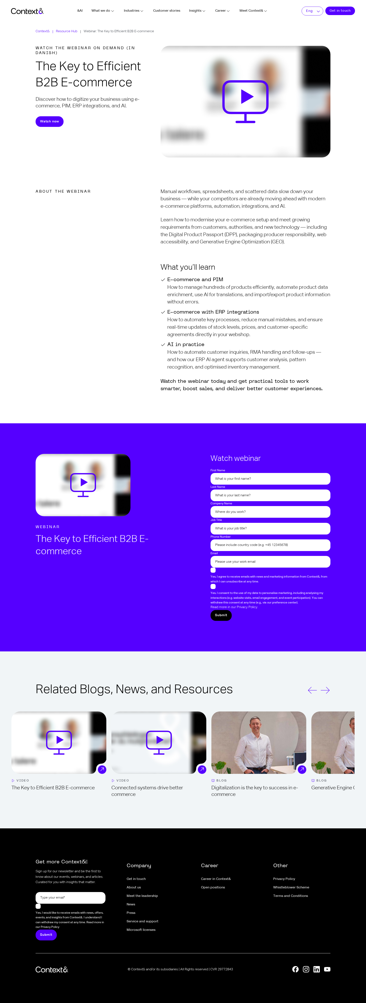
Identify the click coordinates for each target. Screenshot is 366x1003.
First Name (218, 470)
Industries (131, 11)
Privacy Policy (284, 879)
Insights (195, 11)
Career (220, 11)
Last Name (218, 486)
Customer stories (166, 11)
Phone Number (221, 536)
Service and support (142, 921)
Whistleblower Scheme (291, 887)
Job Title (216, 520)
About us (134, 887)
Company (139, 865)
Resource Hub (66, 31)
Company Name (221, 503)
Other (280, 865)
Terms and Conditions (290, 896)
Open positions (213, 887)
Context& (43, 31)
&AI (80, 11)
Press (131, 913)
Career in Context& (216, 879)
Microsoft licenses (141, 930)
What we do (101, 11)
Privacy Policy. (247, 607)
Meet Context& (251, 11)
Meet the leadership (142, 896)
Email (214, 553)
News (131, 904)
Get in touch (340, 11)
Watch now (49, 121)
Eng (309, 11)
